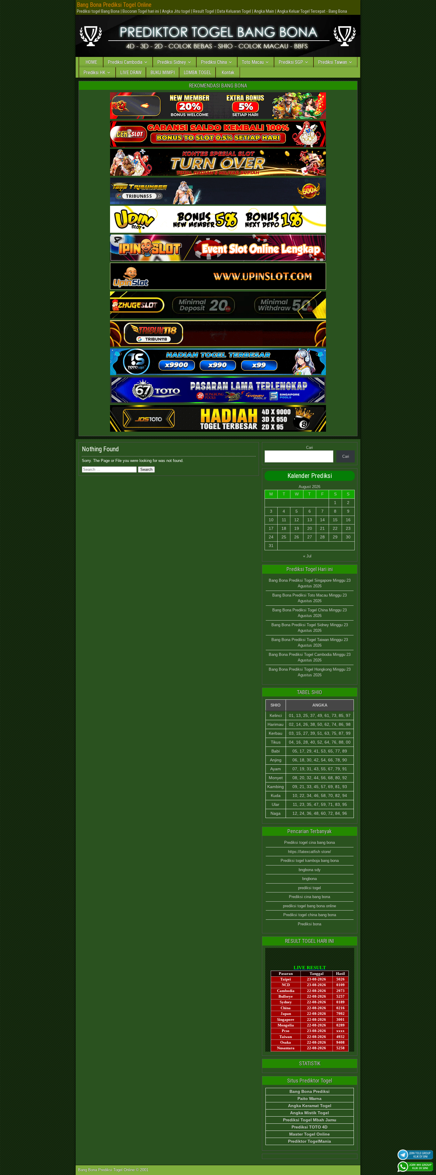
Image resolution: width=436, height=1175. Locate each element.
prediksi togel (309, 888)
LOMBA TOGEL (197, 72)
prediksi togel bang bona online (309, 906)
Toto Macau (253, 62)
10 (271, 519)
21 (322, 528)
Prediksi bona (309, 924)
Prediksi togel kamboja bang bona (310, 860)
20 (309, 528)
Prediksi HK (94, 72)
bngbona (309, 878)
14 (322, 519)
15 (335, 519)
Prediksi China (214, 62)
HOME (91, 62)
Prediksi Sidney (171, 62)
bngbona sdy (310, 870)
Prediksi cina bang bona (309, 897)
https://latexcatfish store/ (309, 851)
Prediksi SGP (291, 62)
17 (271, 528)
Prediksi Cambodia (125, 62)
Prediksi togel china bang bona (309, 915)
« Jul (307, 556)
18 (283, 528)
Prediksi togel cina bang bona (309, 842)
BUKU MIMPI (162, 72)
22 (335, 528)
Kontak (228, 72)
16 (348, 519)
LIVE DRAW (130, 72)
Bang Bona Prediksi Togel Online (114, 4)
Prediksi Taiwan (332, 62)
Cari (309, 447)
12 (296, 519)
